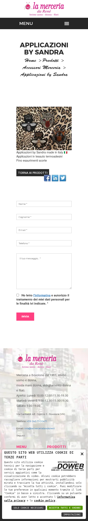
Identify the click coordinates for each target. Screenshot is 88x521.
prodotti (50, 61)
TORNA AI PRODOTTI (32, 173)
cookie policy (44, 500)
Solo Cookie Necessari (29, 508)
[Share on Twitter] (63, 178)
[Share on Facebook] (47, 178)
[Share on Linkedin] (55, 178)
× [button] (82, 453)
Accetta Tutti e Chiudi (65, 508)
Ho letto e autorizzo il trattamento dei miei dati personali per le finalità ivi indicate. (43, 299)
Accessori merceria (42, 68)
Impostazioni (72, 514)
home (30, 61)
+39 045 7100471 (37, 421)
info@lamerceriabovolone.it (39, 428)
